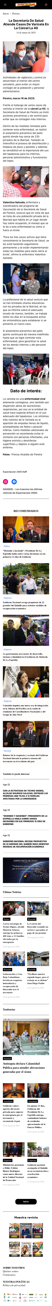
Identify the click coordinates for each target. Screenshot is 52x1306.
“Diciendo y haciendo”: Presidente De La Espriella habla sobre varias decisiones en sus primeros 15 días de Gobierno (24, 554)
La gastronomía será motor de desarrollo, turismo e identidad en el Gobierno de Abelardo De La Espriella (25, 657)
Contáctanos (9, 1274)
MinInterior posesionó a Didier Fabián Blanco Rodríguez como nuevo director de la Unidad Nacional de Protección (13, 1173)
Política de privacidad (14, 1285)
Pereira (16, 13)
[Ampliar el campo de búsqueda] (46, 5)
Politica (7, 546)
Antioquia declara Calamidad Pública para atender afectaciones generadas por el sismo (24, 1068)
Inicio (6, 13)
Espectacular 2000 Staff (15, 471)
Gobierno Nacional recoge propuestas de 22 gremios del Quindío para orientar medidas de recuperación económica (25, 605)
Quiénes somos (10, 1271)
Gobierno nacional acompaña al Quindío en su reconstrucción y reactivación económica (38, 1171)
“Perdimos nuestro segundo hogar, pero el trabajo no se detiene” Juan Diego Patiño (38, 979)
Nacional (7, 750)
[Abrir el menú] (5, 5)
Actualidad (8, 1101)
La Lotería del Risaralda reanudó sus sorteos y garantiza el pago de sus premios (37, 928)
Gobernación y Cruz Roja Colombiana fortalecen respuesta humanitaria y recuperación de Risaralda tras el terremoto (12, 983)
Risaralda (32, 919)
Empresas (8, 597)
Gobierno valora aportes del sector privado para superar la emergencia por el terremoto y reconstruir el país (13, 1113)
